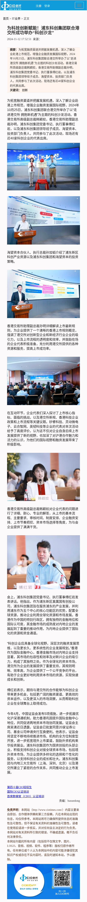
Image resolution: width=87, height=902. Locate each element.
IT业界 (16, 18)
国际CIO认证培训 (18, 791)
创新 (25, 90)
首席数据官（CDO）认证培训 (25, 796)
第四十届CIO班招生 (19, 787)
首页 (6, 18)
